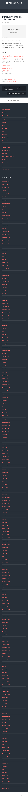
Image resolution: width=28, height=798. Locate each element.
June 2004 (4, 666)
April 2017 (4, 212)
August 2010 (5, 434)
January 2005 (5, 644)
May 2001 (4, 769)
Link (3, 131)
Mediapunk (4, 134)
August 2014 (5, 284)
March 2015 (5, 262)
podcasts (15, 81)
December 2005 (6, 609)
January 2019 (5, 193)
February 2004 (5, 678)
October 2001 (5, 756)
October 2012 (5, 353)
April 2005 (4, 634)
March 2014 (5, 300)
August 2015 (5, 247)
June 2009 (4, 478)
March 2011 (5, 412)
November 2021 (6, 181)
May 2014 (4, 294)
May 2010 (4, 444)
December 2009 (6, 459)
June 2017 (4, 206)
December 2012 (6, 347)
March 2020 (5, 184)
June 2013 (4, 328)
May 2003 (4, 706)
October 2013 (5, 315)
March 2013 (5, 337)
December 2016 (6, 215)
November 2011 (6, 387)
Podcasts (4, 153)
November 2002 (6, 719)
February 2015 (5, 265)
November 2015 (6, 237)
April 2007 (4, 559)
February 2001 (5, 778)
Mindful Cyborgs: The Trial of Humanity (12, 18)
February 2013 (5, 340)
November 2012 (6, 350)
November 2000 (6, 781)
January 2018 (5, 200)
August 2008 (5, 509)
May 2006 (4, 594)
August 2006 (5, 584)
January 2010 (5, 456)
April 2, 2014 (5, 22)
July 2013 (4, 325)
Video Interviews (6, 169)
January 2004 (5, 681)
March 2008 (5, 525)
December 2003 (6, 685)
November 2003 (6, 688)
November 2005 (6, 613)
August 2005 (5, 622)
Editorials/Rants (6, 115)
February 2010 (5, 453)
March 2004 (5, 675)
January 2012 (5, 381)
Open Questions (6, 147)
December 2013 (6, 309)
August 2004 (5, 660)
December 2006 (6, 572)
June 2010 (4, 441)
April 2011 (4, 409)
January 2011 (5, 419)
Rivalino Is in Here (6, 159)
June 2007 (4, 553)
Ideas (3, 125)
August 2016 (5, 225)
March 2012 (5, 375)
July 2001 (4, 766)
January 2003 (5, 713)
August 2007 (5, 547)
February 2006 (5, 603)
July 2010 (4, 437)
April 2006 (4, 597)
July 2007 (4, 550)
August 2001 (5, 763)
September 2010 (6, 431)
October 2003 (5, 691)
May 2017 (4, 209)
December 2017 (6, 203)
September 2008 (6, 506)
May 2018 (4, 197)
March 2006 (5, 600)
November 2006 (6, 575)
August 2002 (5, 728)
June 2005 (4, 628)
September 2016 (6, 222)
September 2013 (6, 319)
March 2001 (5, 775)
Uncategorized (5, 166)
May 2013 (4, 331)
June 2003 (4, 703)
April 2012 (4, 372)
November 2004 (6, 650)
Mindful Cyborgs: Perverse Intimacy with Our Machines (18, 56)
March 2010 (5, 450)
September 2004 (6, 656)
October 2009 (5, 466)
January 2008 (5, 531)
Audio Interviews (6, 109)
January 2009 (5, 494)
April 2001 (4, 772)
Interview (4, 128)
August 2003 (5, 697)
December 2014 (6, 272)
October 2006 (5, 578)
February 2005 (5, 641)
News (3, 144)
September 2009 (6, 469)
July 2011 (4, 400)
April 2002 (4, 741)
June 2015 (4, 253)
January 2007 (5, 569)
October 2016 (5, 218)
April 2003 (4, 710)
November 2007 (6, 538)
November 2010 (6, 425)
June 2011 (4, 403)
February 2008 (5, 528)
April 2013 (4, 334)
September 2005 (6, 619)
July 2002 (4, 731)
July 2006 (4, 588)
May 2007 (4, 556)
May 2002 (4, 738)
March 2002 (5, 744)
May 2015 (4, 256)
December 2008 (6, 497)
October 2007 (5, 541)
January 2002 (5, 750)
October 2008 (5, 503)
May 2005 (4, 631)
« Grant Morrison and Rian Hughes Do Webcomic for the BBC (12, 88)
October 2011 (5, 390)
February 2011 (5, 415)
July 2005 (4, 625)
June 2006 (4, 591)
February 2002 (5, 747)
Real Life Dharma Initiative (8, 156)
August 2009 (5, 472)
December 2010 (6, 422)
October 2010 (5, 428)
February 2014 (5, 303)
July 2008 (4, 513)
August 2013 (5, 322)
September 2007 (6, 544)
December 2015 (6, 234)
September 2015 (6, 243)
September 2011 (6, 394)
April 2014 (4, 297)
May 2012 (4, 369)
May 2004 (4, 669)
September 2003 (6, 694)
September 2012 (6, 356)
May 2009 (4, 481)
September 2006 (6, 581)
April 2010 (4, 447)
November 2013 (6, 312)
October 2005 (5, 616)
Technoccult (14, 3)
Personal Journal (6, 150)
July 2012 (4, 362)
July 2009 (4, 475)
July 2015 (4, 250)
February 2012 (5, 378)
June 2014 (4, 290)
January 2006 (5, 606)
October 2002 (5, 722)
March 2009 (5, 487)
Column (4, 112)
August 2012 (5, 359)
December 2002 (6, 716)
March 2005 (5, 638)
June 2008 (4, 516)
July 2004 (4, 663)
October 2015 (5, 240)
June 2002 (4, 735)
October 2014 (5, 278)
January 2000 (5, 788)
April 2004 (4, 672)
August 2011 (5, 397)
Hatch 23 (4, 122)
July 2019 (4, 190)
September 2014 (6, 281)
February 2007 (5, 566)
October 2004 (5, 653)
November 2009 (6, 462)
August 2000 (5, 785)
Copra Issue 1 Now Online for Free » (16, 93)
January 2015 (5, 269)
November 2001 (6, 753)
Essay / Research (6, 119)
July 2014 (4, 287)
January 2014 (5, 306)
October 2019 (5, 187)
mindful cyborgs (8, 81)
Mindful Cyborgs (11, 79)
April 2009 (4, 484)
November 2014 (6, 275)
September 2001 (6, 760)
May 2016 (4, 228)
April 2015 (4, 259)
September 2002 (6, 725)
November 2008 (6, 500)
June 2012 (4, 365)
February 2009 (5, 491)
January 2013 (5, 344)
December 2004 (6, 647)
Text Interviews (5, 162)
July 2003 (4, 700)
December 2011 (6, 384)
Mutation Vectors (6, 140)
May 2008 (4, 519)
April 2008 (4, 522)
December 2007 (6, 534)
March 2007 (5, 563)
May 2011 (4, 406)
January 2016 (5, 231)
